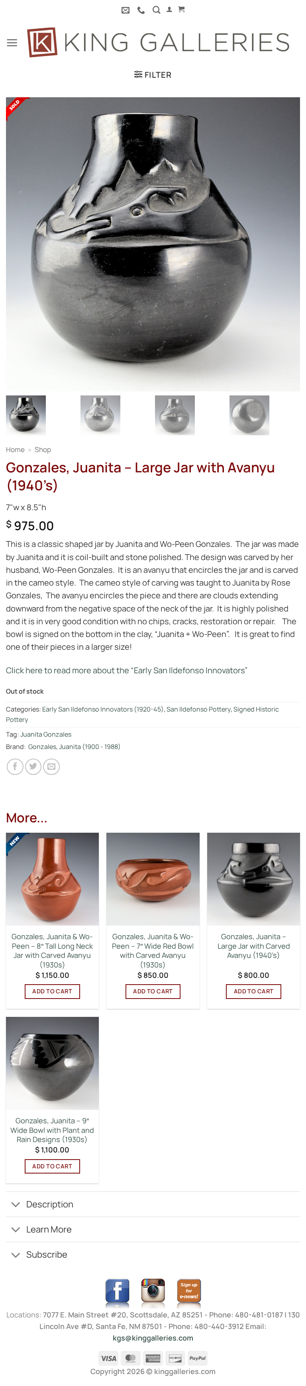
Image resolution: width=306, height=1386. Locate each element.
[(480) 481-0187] (142, 10)
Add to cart (52, 991)
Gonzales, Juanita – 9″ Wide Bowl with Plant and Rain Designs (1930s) (52, 1130)
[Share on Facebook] (15, 767)
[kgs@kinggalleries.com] (126, 10)
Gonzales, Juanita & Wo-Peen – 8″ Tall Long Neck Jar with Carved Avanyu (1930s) (52, 950)
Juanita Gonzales (45, 734)
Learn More (49, 1229)
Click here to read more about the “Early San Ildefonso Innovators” (127, 670)
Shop (43, 449)
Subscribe (46, 1254)
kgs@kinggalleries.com (153, 1338)
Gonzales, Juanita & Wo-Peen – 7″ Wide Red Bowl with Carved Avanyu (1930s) (153, 950)
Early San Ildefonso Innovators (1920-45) (103, 709)
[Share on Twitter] (33, 767)
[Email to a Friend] (51, 767)
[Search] (156, 9)
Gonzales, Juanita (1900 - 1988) (74, 746)
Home (15, 449)
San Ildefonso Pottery (199, 709)
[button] (169, 9)
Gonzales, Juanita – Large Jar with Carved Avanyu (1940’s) (254, 946)
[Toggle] (16, 1205)
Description (49, 1204)
